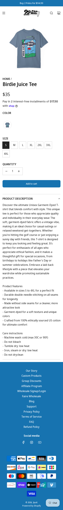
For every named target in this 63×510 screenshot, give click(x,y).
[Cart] (58, 13)
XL (31, 145)
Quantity (9, 164)
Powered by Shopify (31, 505)
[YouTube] (39, 442)
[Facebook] (23, 442)
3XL (48, 145)
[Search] (51, 13)
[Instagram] (31, 442)
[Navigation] (3, 13)
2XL (39, 145)
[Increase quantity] (19, 171)
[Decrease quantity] (6, 171)
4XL (6, 154)
